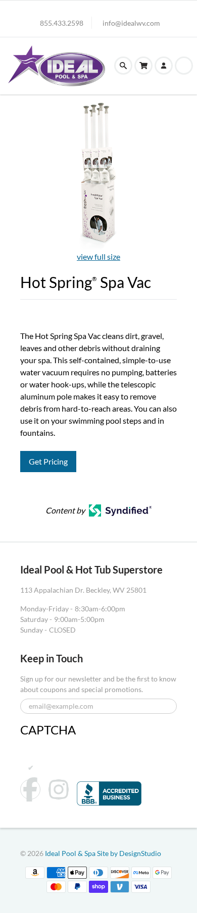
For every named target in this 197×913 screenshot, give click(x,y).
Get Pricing (48, 461)
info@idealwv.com (131, 23)
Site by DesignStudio (129, 853)
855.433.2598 (61, 23)
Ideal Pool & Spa (71, 853)
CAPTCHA (48, 729)
